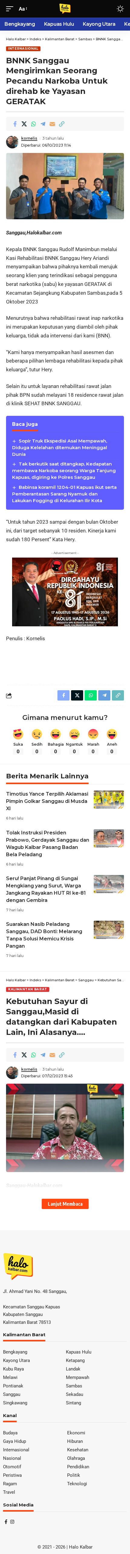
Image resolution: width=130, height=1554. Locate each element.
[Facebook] (6, 1522)
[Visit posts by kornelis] (12, 142)
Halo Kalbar (81, 1547)
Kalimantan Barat (27, 989)
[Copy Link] (61, 124)
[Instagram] (12, 1522)
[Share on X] (24, 124)
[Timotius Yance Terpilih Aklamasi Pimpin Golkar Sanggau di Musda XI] (109, 799)
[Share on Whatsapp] (33, 124)
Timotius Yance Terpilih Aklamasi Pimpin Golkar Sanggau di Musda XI (47, 801)
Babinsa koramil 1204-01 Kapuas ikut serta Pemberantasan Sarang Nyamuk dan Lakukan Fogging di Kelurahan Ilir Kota (64, 493)
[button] (11, 9)
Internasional (23, 49)
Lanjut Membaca (65, 1204)
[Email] (52, 124)
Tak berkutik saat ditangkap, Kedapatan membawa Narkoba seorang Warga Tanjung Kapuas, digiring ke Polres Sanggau (64, 470)
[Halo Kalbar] (65, 9)
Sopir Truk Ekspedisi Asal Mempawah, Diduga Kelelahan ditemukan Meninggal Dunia (59, 447)
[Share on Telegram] (43, 124)
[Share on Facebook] (15, 124)
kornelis (29, 138)
